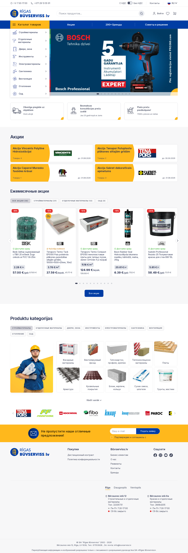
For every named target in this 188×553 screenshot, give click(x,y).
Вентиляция (155, 328)
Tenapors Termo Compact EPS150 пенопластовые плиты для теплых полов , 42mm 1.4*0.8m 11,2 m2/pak (93, 256)
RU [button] (173, 3)
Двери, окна (73, 328)
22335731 (117, 504)
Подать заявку (148, 431)
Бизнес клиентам (119, 455)
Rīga (107, 487)
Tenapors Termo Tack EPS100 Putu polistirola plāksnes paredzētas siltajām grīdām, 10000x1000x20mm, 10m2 (59, 257)
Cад (31, 334)
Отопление (18, 334)
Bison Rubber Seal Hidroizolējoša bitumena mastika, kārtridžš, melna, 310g (126, 256)
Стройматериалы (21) (45, 201)
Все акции (94, 293)
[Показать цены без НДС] (129, 2)
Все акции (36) (20, 201)
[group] (51, 153)
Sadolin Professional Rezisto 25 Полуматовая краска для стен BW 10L (160, 254)
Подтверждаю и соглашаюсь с (130, 437)
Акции (71, 24)
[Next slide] (177, 240)
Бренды (115, 472)
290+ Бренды (114, 24)
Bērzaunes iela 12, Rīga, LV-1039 (72, 545)
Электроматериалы (115, 328)
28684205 (160, 504)
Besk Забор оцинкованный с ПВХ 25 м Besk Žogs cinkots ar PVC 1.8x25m (26, 254)
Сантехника (137, 328)
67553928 (98, 545)
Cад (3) (101, 201)
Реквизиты (116, 463)
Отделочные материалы (49, 328)
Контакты (155, 3)
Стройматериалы (21, 328)
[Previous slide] (10, 240)
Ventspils (135, 487)
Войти (160, 13)
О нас (113, 459)
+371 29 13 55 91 (42, 3)
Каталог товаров (29, 24)
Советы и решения (156, 24)
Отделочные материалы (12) (77, 201)
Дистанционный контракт (81, 455)
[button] (53, 62)
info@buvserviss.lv (122, 545)
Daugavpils (120, 487)
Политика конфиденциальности (84, 459)
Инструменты (92, 328)
